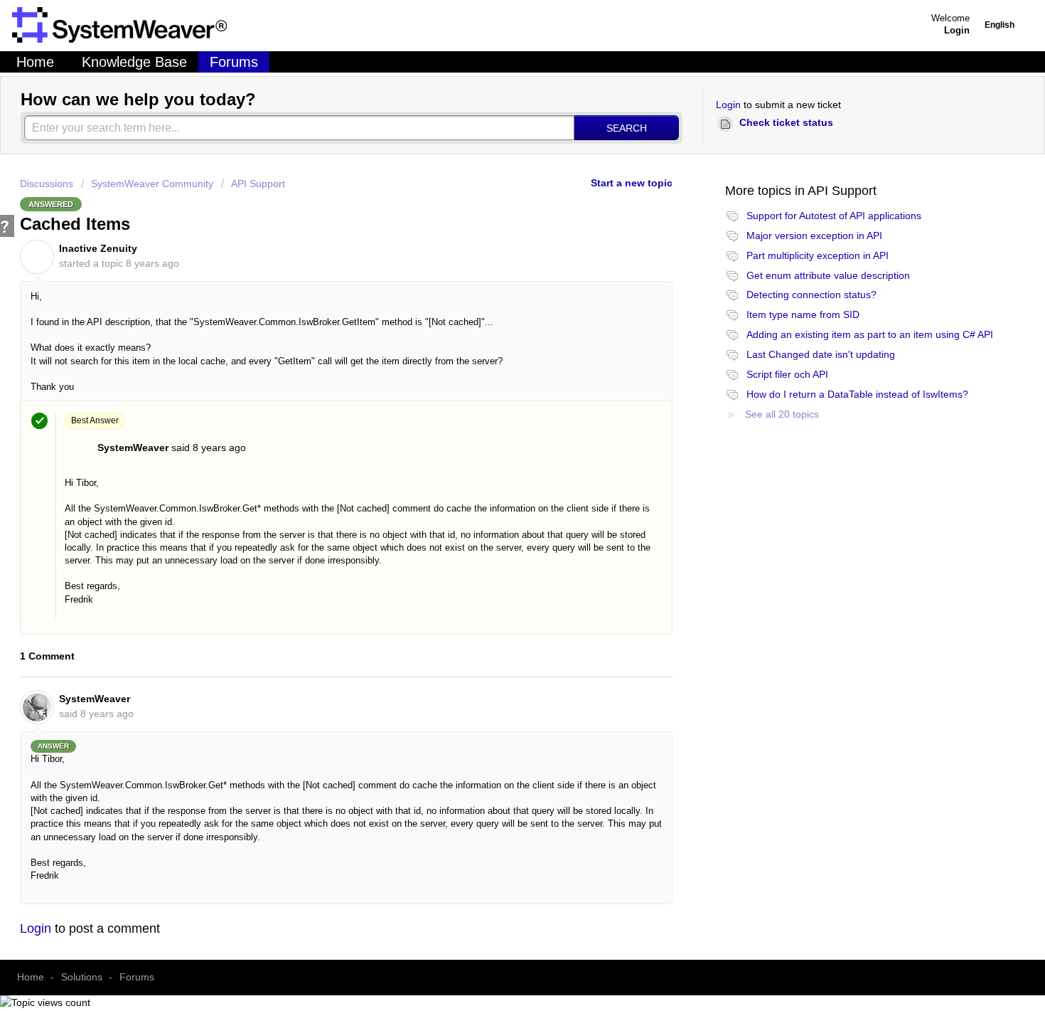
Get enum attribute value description (828, 275)
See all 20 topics (782, 414)
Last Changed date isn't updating (820, 354)
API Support (258, 183)
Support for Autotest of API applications (833, 215)
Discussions (46, 183)
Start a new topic (631, 183)
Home (35, 62)
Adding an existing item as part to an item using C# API (869, 334)
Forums (234, 62)
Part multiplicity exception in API (817, 255)
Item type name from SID (802, 314)
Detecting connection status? (811, 294)
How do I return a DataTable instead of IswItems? (857, 394)
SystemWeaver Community (152, 183)
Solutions (81, 977)
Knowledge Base (134, 62)
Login (728, 104)
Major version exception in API (814, 235)
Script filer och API (787, 374)
